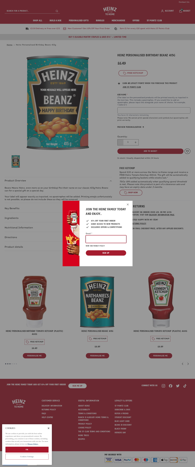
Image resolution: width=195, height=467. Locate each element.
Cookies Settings (27, 457)
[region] (27, 444)
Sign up (106, 253)
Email (89, 234)
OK (27, 449)
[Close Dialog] (127, 204)
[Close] (48, 428)
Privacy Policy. (33, 444)
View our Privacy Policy (95, 246)
